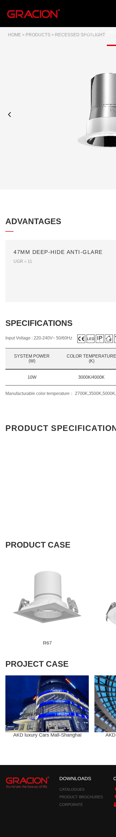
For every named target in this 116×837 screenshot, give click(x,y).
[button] (9, 114)
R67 (47, 643)
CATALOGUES (71, 789)
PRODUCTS (38, 34)
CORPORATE (71, 804)
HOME (91, 32)
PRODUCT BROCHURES (81, 797)
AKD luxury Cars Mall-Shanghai (47, 735)
